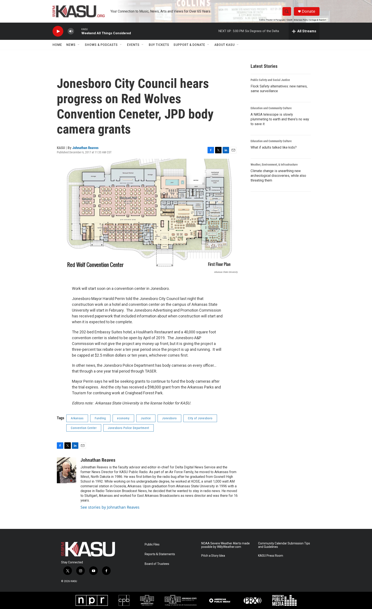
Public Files (152, 544)
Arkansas (77, 418)
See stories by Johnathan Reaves (110, 507)
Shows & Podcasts (101, 45)
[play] (57, 31)
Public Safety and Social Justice (270, 80)
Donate (308, 11)
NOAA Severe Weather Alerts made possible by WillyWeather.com (225, 545)
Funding (100, 418)
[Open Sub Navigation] (79, 45)
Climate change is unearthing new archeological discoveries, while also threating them (278, 175)
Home (57, 45)
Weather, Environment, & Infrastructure (274, 164)
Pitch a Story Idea (213, 555)
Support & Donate (189, 45)
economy (123, 418)
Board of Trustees (157, 564)
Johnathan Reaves (85, 148)
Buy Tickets (159, 45)
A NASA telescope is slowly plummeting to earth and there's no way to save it (280, 119)
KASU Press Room (270, 555)
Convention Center (84, 428)
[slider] (77, 31)
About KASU (224, 45)
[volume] (70, 31)
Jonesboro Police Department (128, 428)
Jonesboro (169, 418)
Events (133, 45)
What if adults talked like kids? (274, 147)
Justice (146, 418)
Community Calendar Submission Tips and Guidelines (284, 545)
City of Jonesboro (200, 418)
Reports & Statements (160, 554)
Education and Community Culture (271, 108)
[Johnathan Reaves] (66, 470)
